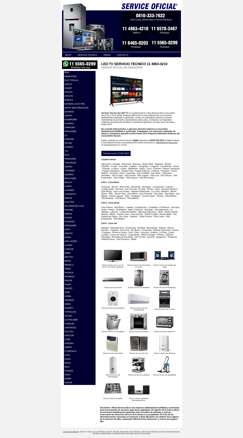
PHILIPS (69, 92)
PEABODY (70, 277)
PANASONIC (71, 131)
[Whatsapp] (79, 61)
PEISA (68, 363)
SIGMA (68, 296)
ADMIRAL (69, 174)
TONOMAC (70, 171)
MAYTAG (69, 257)
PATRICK (69, 273)
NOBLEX (69, 100)
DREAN (68, 198)
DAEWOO (69, 112)
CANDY (68, 186)
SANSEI (68, 167)
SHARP (68, 88)
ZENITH (68, 116)
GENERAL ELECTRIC (75, 104)
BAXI (67, 367)
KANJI (67, 359)
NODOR (68, 383)
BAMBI (68, 379)
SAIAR (68, 284)
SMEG (68, 304)
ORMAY (68, 347)
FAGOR (68, 218)
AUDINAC (69, 123)
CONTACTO (122, 55)
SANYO (68, 84)
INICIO (68, 55)
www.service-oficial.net (71, 432)
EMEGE (68, 214)
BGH (67, 72)
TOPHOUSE (70, 163)
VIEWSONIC (70, 159)
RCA (67, 155)
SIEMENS (69, 300)
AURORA (69, 343)
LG (66, 135)
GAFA (67, 229)
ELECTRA (69, 202)
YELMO (68, 316)
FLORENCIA (70, 351)
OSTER (68, 143)
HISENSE (69, 139)
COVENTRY (70, 194)
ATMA (67, 339)
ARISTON (69, 335)
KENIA (68, 237)
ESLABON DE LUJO (74, 206)
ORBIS (68, 269)
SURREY (69, 147)
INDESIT (69, 233)
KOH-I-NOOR (71, 241)
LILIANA (68, 245)
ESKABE (69, 210)
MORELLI (69, 265)
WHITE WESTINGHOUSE (77, 108)
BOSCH (68, 182)
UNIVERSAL (70, 328)
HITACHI (69, 96)
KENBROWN (71, 120)
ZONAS (106, 55)
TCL (67, 151)
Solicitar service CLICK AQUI (116, 153)
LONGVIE (69, 249)
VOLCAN (69, 331)
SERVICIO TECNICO (87, 55)
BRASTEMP (70, 178)
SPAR (67, 375)
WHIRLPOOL (71, 76)
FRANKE (69, 371)
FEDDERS (70, 222)
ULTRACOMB (71, 320)
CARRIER (69, 190)
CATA (67, 355)
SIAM (67, 292)
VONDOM (69, 324)
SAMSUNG (70, 127)
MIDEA (68, 261)
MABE (67, 253)
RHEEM (68, 280)
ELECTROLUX (71, 80)
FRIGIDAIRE (70, 226)
